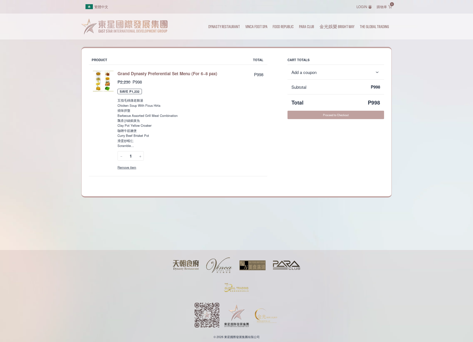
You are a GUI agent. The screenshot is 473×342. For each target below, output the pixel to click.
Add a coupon (304, 72)
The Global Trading (374, 26)
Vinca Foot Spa (256, 26)
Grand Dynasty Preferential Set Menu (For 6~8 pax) (167, 73)
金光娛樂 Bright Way (337, 26)
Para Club (306, 26)
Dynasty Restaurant (224, 26)
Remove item (127, 167)
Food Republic (283, 26)
